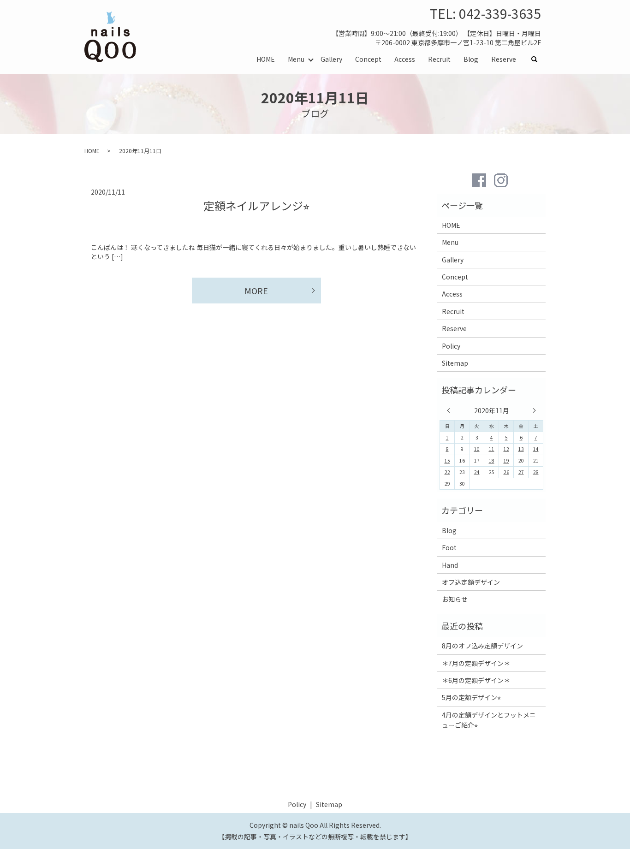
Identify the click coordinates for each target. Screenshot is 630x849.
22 (447, 472)
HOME (265, 59)
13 (521, 448)
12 (506, 448)
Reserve (503, 59)
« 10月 (450, 410)
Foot (449, 547)
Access (404, 59)
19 (506, 460)
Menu (296, 59)
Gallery (331, 59)
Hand (450, 565)
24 (477, 472)
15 (447, 460)
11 (491, 448)
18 (491, 460)
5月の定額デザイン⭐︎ (471, 697)
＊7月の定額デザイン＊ (476, 663)
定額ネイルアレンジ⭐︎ (256, 205)
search (538, 59)
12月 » (532, 410)
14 (536, 448)
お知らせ (455, 599)
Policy (451, 345)
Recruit (439, 59)
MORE (256, 291)
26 (506, 472)
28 (536, 472)
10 (477, 448)
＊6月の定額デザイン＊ (476, 680)
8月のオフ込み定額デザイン (482, 645)
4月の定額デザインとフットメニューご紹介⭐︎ (489, 720)
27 (521, 472)
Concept (368, 59)
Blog (471, 59)
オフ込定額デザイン (471, 582)
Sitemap (455, 363)
